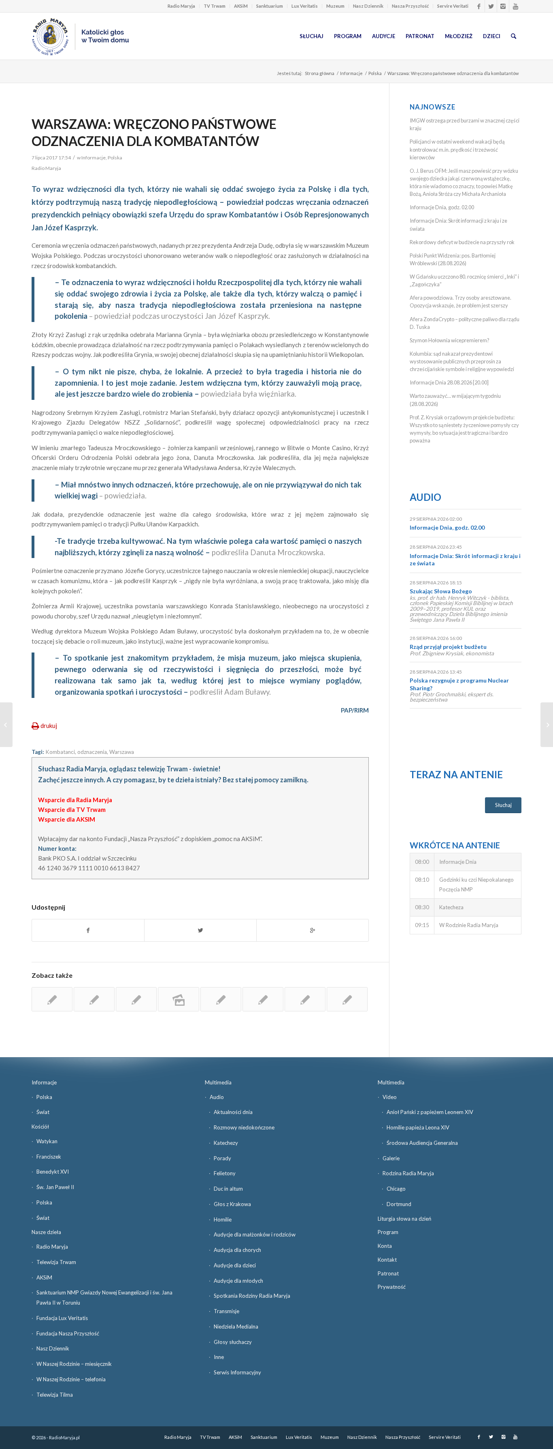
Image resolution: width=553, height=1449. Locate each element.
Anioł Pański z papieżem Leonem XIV (430, 1112)
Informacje (351, 73)
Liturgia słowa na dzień (404, 1218)
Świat (42, 1112)
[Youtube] (515, 6)
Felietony (225, 1173)
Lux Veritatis (304, 6)
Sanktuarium (269, 6)
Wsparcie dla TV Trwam (72, 809)
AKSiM (241, 6)
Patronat (388, 1273)
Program (388, 1232)
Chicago (396, 1188)
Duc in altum (228, 1188)
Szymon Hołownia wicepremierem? (449, 340)
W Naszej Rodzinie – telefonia (71, 1379)
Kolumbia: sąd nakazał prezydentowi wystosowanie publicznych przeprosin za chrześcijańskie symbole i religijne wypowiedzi (462, 361)
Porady (222, 1158)
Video (390, 1097)
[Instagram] (503, 6)
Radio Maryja (181, 6)
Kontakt (387, 1259)
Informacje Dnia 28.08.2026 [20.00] (449, 382)
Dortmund (399, 1204)
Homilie (223, 1219)
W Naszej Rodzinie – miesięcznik (74, 1364)
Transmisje (226, 1311)
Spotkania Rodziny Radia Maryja (252, 1295)
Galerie (391, 1158)
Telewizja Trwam (56, 1262)
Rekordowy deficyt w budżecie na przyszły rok (462, 242)
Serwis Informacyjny (237, 1372)
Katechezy (226, 1143)
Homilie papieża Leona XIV (418, 1127)
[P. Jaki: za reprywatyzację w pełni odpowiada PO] (347, 999)
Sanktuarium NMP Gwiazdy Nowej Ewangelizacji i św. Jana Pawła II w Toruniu (104, 1297)
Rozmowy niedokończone (244, 1127)
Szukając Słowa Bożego (441, 591)
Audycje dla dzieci (235, 1265)
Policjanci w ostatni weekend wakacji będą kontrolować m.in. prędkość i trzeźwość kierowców (457, 149)
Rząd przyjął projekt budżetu (448, 646)
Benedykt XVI (52, 1171)
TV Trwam (214, 6)
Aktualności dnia (233, 1112)
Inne (219, 1357)
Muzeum (335, 6)
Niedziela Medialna (236, 1326)
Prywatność (392, 1287)
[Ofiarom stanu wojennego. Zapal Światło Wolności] (305, 999)
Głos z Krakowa (232, 1204)
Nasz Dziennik (368, 6)
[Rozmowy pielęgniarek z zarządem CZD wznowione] (94, 999)
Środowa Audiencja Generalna (422, 1143)
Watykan (46, 1141)
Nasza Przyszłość (410, 6)
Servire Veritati (452, 6)
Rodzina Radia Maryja (408, 1173)
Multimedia (218, 1082)
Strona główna (319, 73)
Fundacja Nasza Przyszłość (67, 1333)
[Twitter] (491, 6)
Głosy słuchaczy (233, 1342)
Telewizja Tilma (54, 1394)
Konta (385, 1246)
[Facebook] (479, 6)
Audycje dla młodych (238, 1280)
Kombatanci (60, 752)
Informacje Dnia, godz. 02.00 (442, 207)
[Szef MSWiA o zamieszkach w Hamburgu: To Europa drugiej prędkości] (6, 724)
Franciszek (48, 1156)
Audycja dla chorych (237, 1250)
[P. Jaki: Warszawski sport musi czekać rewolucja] (262, 999)
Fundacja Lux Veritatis (62, 1318)
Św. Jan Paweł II (55, 1187)
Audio (425, 497)
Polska (375, 73)
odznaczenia (92, 752)
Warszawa (121, 752)
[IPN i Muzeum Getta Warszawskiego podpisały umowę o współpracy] (220, 999)
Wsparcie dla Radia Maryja (75, 799)
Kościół (40, 1126)
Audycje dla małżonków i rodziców (255, 1234)
